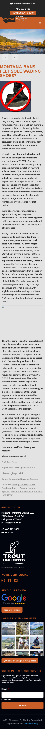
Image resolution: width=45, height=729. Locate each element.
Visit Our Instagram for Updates (21, 660)
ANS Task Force (9, 462)
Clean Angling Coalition (13, 473)
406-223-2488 (23, 9)
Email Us (9, 532)
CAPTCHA (7, 699)
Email (5, 689)
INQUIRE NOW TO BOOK (23, 12)
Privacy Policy (31, 723)
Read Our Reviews (12, 609)
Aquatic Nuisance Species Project (18, 467)
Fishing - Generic (20, 484)
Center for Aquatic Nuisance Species (20, 479)
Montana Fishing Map (24, 3)
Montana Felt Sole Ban (22, 491)
